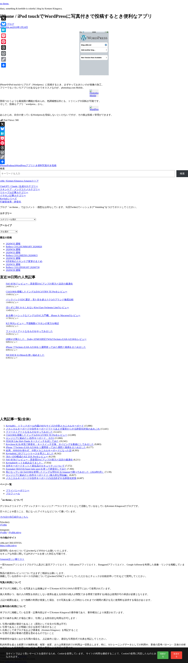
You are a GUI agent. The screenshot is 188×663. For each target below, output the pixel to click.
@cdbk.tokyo (15, 532)
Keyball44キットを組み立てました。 (25, 463)
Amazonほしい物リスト (12, 559)
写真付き (47, 165)
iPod (8, 165)
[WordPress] (94, 152)
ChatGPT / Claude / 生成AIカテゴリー (19, 186)
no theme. (4, 3)
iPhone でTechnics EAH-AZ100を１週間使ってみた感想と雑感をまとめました (46, 347)
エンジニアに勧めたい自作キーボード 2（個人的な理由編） (37, 475)
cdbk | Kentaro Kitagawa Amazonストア (19, 181)
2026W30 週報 (13, 270)
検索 (2, 168)
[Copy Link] (94, 157)
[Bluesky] (94, 128)
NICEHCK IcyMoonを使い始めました (25, 355)
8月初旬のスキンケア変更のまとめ (24, 261)
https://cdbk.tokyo (8, 545)
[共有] (94, 161)
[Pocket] (94, 138)
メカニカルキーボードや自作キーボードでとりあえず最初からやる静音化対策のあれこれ (53, 429)
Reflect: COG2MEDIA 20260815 (22, 255)
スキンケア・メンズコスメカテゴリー (20, 189)
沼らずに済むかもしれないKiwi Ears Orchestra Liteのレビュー (37, 307)
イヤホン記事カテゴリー (13, 195)
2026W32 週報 (13, 258)
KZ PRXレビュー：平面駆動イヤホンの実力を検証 (32, 323)
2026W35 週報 (13, 243)
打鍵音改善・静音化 (10, 201)
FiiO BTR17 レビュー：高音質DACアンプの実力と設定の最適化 (39, 283)
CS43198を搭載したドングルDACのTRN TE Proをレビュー (36, 291)
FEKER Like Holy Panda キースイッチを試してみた (32, 441)
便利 (40, 165)
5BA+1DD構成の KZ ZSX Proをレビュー (27, 456)
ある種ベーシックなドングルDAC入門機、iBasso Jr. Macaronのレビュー (43, 315)
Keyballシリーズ (8, 198)
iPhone (3, 165)
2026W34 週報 (13, 249)
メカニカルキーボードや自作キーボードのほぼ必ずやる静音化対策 (41, 478)
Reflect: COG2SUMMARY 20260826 (24, 246)
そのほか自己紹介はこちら (14, 517)
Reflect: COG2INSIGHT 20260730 (23, 267)
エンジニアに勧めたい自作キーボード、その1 (30, 438)
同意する (163, 655)
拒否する (176, 655)
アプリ (29, 165)
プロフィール (13, 493)
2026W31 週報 (13, 264)
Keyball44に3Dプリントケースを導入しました (30, 453)
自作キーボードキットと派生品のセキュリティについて (35, 466)
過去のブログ (7, 24)
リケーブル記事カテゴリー (14, 192)
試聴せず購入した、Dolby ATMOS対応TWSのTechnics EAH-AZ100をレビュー (46, 339)
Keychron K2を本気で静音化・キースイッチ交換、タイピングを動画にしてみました (50, 444)
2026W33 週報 (13, 252)
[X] (94, 124)
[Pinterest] (94, 143)
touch (13, 165)
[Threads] (94, 147)
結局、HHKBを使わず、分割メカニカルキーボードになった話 (39, 450)
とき (35, 165)
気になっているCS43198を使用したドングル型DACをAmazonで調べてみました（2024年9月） (55, 472)
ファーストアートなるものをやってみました (29, 331)
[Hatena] (94, 133)
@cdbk (3, 525)
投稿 (54, 165)
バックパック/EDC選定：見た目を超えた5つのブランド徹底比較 (40, 299)
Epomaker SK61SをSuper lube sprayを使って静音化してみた (36, 469)
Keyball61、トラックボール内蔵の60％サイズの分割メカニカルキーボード (45, 426)
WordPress (21, 165)
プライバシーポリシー (17, 490)
